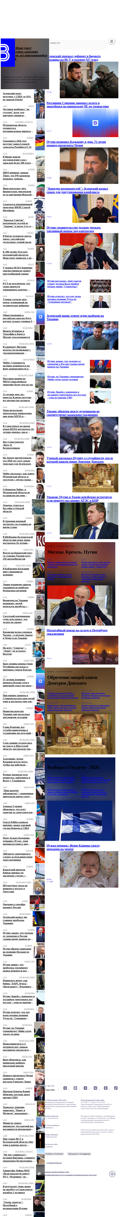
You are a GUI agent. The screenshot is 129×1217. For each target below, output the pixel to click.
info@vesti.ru (48, 1127)
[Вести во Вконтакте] (95, 1088)
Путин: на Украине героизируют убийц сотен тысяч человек (65, 378)
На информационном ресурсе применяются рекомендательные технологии (70, 1175)
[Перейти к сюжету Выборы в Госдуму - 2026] (79, 821)
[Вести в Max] (75, 1088)
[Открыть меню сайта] (111, 41)
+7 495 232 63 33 (50, 1137)
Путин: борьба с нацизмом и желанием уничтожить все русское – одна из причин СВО (66, 395)
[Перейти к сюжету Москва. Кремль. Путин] (79, 605)
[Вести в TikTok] (116, 1088)
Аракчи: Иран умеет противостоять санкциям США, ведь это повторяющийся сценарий (25, 53)
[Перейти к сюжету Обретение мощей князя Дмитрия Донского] (79, 734)
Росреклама (48, 1146)
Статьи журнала (54, 1163)
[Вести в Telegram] (85, 1088)
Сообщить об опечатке (54, 1154)
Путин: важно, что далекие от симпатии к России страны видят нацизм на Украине (66, 364)
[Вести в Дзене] (65, 1088)
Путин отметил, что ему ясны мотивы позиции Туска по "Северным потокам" (64, 299)
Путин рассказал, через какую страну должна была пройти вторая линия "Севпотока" (64, 284)
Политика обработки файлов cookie (56, 1172)
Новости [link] (55, 43)
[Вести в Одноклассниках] (106, 1088)
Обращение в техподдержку (79, 1154)
